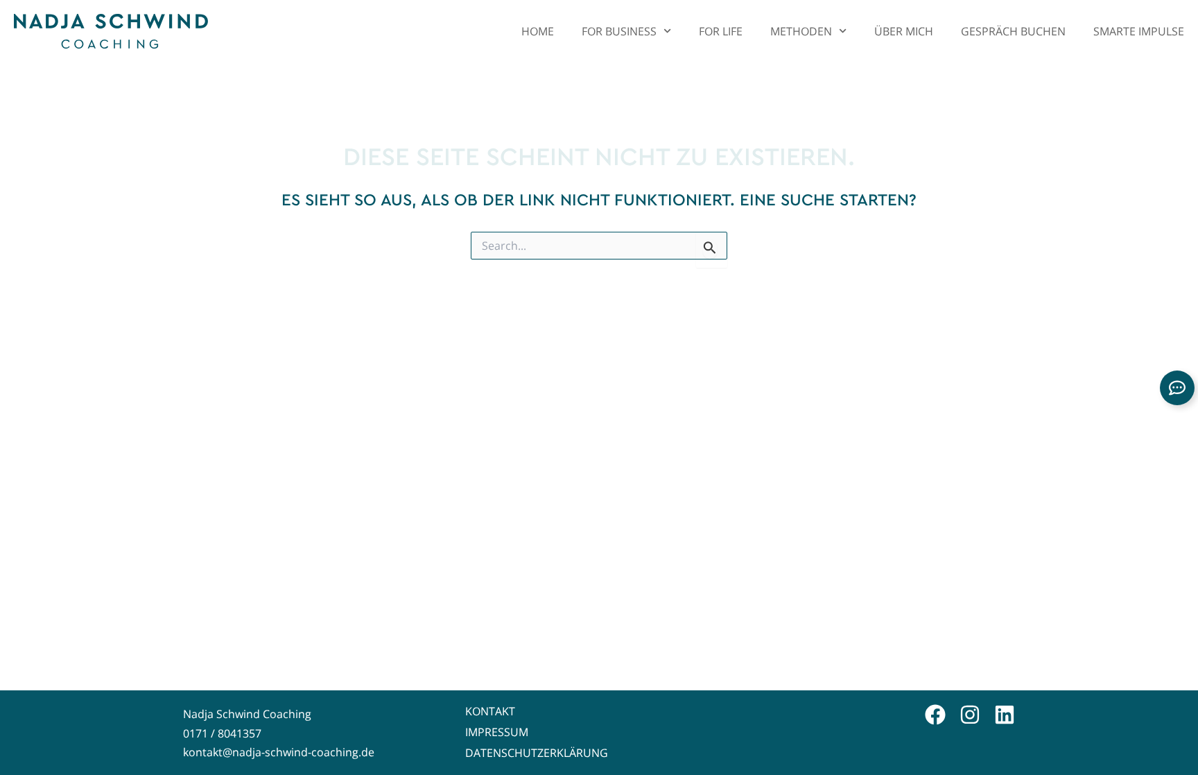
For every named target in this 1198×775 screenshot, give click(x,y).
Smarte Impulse (1138, 31)
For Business (619, 31)
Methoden (801, 31)
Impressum (496, 732)
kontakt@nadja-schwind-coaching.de (278, 751)
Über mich (903, 31)
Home (537, 31)
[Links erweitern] (1177, 388)
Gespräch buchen (1013, 31)
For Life (721, 31)
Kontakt (490, 711)
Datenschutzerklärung (536, 753)
